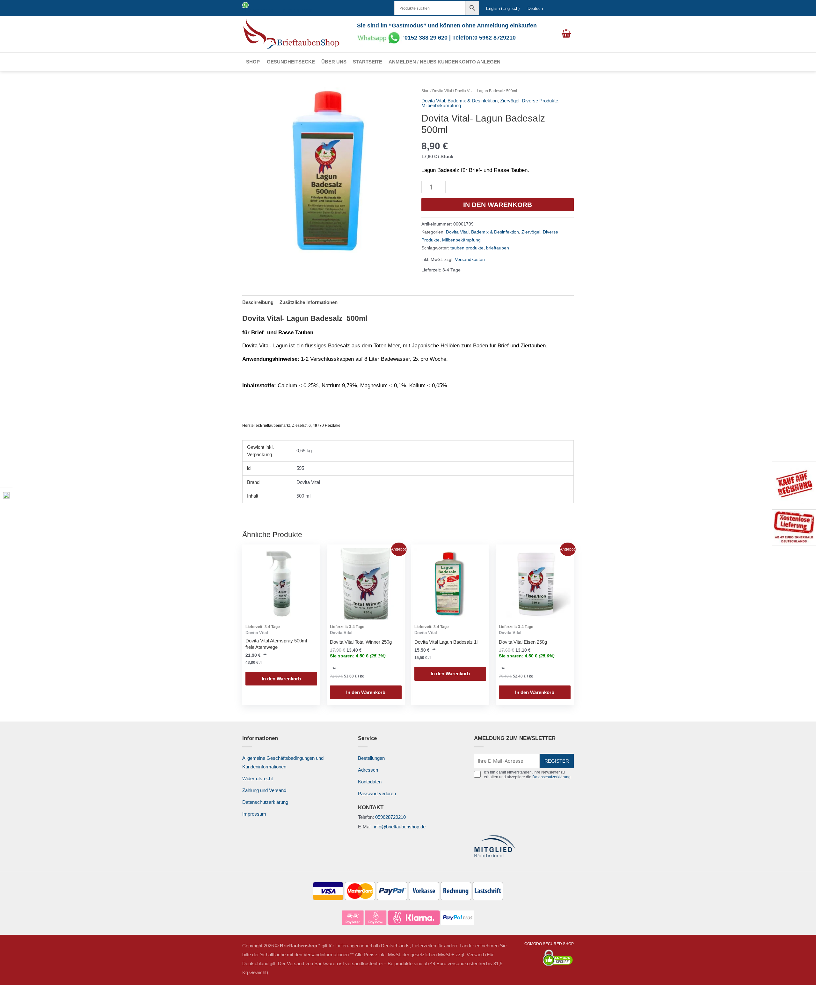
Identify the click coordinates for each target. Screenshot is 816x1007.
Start (425, 91)
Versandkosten (470, 259)
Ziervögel (509, 100)
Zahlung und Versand (264, 790)
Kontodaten (370, 781)
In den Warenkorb (497, 204)
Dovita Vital (442, 91)
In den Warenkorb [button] (281, 678)
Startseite (367, 61)
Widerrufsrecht (257, 778)
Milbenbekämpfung (441, 105)
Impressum (254, 814)
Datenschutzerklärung (265, 802)
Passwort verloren (377, 793)
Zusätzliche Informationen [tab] (309, 302)
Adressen (368, 770)
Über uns (333, 61)
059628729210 (390, 817)
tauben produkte (467, 248)
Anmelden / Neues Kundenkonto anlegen (444, 61)
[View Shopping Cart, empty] (566, 34)
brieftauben (497, 248)
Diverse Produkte (540, 100)
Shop (253, 61)
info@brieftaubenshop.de (400, 826)
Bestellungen (371, 758)
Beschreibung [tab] (257, 302)
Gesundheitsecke (291, 61)
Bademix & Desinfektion (473, 100)
